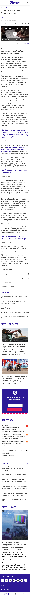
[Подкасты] (25, 580)
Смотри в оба (9, 507)
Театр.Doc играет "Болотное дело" (14, 29)
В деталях (4, 7)
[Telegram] (15, 594)
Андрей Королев (5, 17)
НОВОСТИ (6, 463)
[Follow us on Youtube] (10, 580)
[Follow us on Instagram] (14, 580)
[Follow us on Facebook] (2, 580)
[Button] (7, 24)
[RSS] (21, 580)
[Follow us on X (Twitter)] (6, 580)
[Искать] (23, 594)
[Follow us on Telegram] (18, 580)
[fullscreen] (27, 39)
